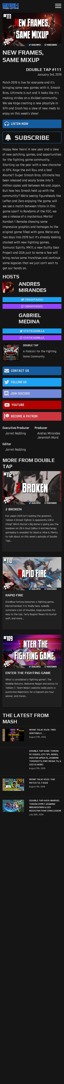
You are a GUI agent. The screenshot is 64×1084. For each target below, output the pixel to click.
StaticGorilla (33, 331)
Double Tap (30, 345)
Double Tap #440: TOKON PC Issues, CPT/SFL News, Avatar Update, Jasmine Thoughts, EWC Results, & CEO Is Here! (45, 758)
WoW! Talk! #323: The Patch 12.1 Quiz (42, 781)
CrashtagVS (34, 299)
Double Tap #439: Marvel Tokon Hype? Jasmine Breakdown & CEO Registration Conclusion (45, 805)
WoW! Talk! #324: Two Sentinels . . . (42, 731)
